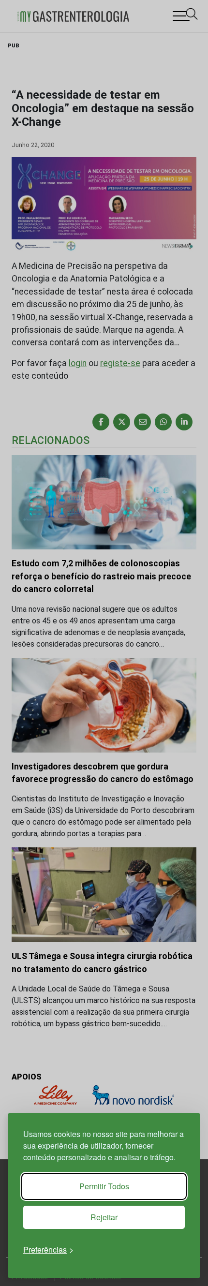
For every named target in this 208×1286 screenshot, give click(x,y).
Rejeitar (104, 1217)
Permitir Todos (104, 1186)
